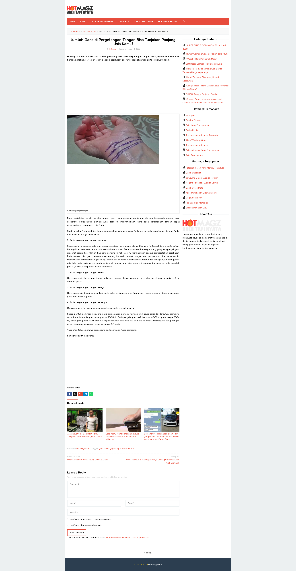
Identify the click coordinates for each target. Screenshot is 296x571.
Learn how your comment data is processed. (128, 537)
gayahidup (114, 448)
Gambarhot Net (193, 172)
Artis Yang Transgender (197, 125)
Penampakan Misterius (197, 202)
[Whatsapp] (91, 394)
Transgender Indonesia (197, 145)
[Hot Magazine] (80, 9)
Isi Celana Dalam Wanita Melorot (202, 177)
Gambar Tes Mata (194, 187)
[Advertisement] (123, 85)
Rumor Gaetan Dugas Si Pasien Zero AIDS (207, 53)
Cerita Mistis (192, 130)
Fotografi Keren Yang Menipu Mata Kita (205, 167)
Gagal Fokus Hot (194, 197)
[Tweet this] (75, 394)
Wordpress (191, 115)
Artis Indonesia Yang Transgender (202, 150)
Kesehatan (125, 448)
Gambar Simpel (193, 120)
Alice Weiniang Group (196, 140)
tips (132, 448)
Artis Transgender (195, 155)
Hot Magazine (82, 448)
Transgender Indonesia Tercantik (202, 135)
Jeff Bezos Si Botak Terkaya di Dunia (204, 63)
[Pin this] (80, 394)
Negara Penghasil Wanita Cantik (202, 182)
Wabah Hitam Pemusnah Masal (201, 58)
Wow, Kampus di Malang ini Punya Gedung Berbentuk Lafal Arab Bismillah (152, 459)
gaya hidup (104, 448)
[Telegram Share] (85, 394)
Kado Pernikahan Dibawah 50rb (201, 192)
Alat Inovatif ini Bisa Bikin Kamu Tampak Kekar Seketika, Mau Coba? (84, 435)
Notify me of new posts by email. (86, 525)
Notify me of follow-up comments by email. (91, 519)
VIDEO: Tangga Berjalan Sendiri (202, 94)
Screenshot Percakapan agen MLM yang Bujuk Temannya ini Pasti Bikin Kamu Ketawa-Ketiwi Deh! (161, 436)
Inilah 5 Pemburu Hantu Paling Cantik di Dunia (87, 458)
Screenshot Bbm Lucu (196, 207)
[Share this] (69, 394)
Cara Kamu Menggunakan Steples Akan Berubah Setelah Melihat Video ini (122, 436)
